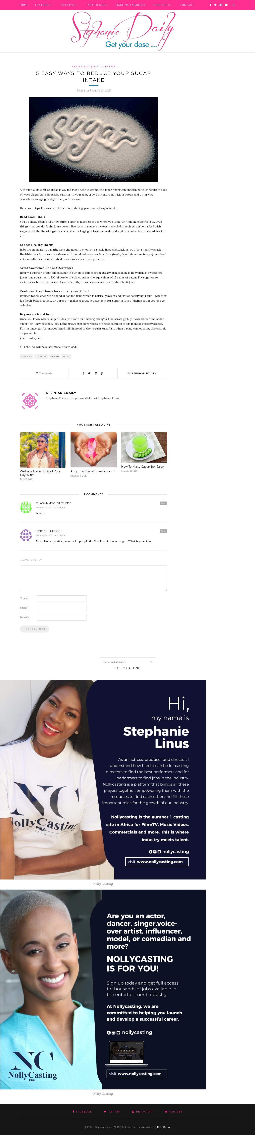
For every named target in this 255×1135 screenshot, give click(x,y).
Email (24, 608)
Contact (187, 5)
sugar (66, 356)
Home (24, 5)
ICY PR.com (164, 1126)
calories (27, 356)
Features (42, 5)
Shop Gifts (161, 5)
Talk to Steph (97, 5)
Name (24, 598)
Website (24, 617)
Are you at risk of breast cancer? (93, 471)
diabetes (41, 356)
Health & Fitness (85, 66)
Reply (163, 503)
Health (54, 356)
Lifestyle (68, 5)
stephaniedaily (144, 373)
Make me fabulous (131, 5)
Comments (44, 373)
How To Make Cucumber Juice (142, 466)
